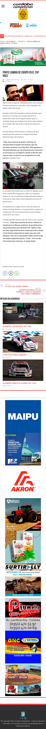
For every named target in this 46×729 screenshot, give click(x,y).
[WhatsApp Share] (16, 273)
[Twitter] (23, 718)
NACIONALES (11, 41)
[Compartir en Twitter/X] (11, 273)
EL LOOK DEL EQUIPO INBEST (17, 285)
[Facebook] (20, 718)
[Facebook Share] (5, 273)
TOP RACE (21, 41)
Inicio (2, 41)
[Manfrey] (23, 57)
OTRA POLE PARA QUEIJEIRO (14, 355)
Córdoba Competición (12, 80)
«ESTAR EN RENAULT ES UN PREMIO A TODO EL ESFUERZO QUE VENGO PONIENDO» (28, 291)
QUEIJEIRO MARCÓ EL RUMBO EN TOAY (19, 383)
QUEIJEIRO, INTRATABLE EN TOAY (17, 326)
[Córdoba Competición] (23, 6)
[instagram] (25, 718)
